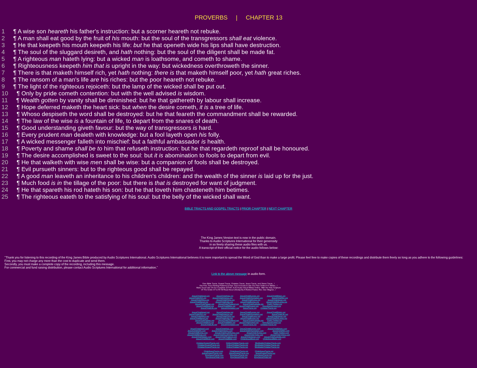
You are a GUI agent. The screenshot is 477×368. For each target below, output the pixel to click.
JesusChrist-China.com (280, 335)
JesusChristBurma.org (249, 302)
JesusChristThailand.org (228, 304)
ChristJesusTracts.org (239, 351)
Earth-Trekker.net (274, 320)
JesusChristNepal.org (199, 302)
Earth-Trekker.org (274, 304)
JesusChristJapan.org (277, 300)
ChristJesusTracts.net (264, 351)
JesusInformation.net (230, 324)
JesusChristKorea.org (251, 300)
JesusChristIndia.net (224, 318)
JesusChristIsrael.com (199, 329)
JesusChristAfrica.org (200, 300)
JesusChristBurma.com (198, 333)
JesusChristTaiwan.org (204, 304)
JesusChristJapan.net (277, 316)
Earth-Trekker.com (281, 333)
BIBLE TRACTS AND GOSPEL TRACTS (212, 208)
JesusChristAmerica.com (222, 331)
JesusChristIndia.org (224, 302)
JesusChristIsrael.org (201, 296)
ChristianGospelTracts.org (209, 345)
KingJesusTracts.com (214, 355)
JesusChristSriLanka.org (276, 302)
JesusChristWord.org (205, 306)
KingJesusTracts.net (263, 355)
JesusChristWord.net (205, 322)
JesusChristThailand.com (226, 337)
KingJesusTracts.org (239, 355)
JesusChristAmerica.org (222, 298)
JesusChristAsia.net (224, 312)
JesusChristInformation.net (251, 314)
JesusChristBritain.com (277, 329)
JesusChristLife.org (209, 308)
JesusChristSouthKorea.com (227, 333)
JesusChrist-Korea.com (256, 333)
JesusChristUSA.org (197, 298)
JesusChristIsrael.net (201, 312)
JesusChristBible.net (226, 322)
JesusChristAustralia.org (253, 304)
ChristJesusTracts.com (213, 351)
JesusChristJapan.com (250, 337)
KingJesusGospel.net (272, 322)
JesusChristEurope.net (250, 312)
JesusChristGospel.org (249, 306)
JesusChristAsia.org (224, 296)
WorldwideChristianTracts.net (267, 347)
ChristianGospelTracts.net (209, 347)
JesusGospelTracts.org (239, 353)
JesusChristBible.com (227, 339)
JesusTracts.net (250, 324)
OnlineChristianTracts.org (237, 345)
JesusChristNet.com (280, 331)
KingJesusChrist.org (238, 357)
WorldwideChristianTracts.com (268, 343)
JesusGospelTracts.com (212, 353)
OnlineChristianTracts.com (237, 343)
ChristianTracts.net (268, 324)
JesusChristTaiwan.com (201, 337)
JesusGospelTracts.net (265, 353)
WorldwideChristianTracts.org (267, 345)
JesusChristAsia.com (224, 329)
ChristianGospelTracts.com (207, 343)
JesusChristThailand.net (228, 320)
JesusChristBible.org (226, 306)
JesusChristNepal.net (199, 318)
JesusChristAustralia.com (274, 337)
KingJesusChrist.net (262, 357)
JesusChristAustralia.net (253, 320)
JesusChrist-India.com (253, 335)
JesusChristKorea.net (251, 316)
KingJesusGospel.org (272, 306)
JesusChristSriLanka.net (276, 318)
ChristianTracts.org (268, 308)
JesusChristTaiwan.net (204, 320)
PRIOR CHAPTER (253, 208)
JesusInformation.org (230, 308)
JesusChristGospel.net (249, 322)
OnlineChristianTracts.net (237, 347)
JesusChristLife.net (280, 314)
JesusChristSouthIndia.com (225, 335)
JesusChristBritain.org (276, 296)
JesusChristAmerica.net (222, 314)
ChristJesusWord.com (250, 339)
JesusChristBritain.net (276, 312)
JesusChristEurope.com (250, 329)
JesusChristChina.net (225, 316)
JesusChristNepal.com (196, 335)
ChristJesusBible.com (272, 339)
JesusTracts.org (250, 308)
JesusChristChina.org (225, 300)
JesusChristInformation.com (251, 331)
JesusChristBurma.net (249, 318)
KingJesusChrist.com (215, 357)
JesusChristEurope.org (250, 296)
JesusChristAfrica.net (200, 316)
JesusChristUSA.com (197, 331)
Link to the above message (229, 273)
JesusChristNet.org (280, 298)
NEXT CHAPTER (280, 208)
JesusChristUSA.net (197, 314)
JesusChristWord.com (205, 339)
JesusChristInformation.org (251, 298)
